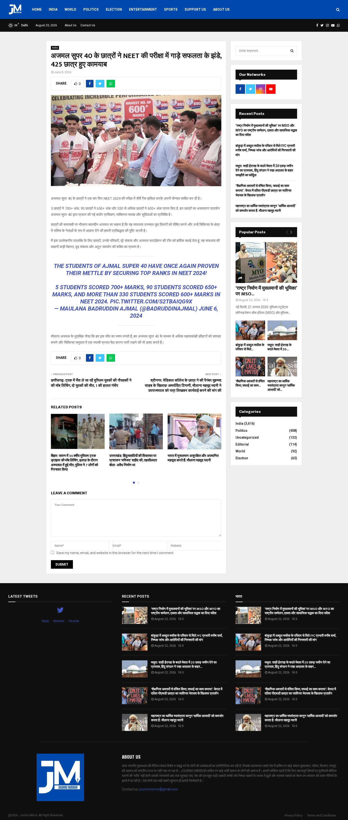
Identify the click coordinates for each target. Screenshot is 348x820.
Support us (195, 9)
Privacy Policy (294, 815)
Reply (45, 621)
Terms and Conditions (321, 815)
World (70, 9)
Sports (171, 9)
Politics (91, 9)
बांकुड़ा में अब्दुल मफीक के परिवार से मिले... (250, 347)
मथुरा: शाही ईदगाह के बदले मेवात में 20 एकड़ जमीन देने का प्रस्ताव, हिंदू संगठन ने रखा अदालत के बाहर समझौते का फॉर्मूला (264, 170)
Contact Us (87, 25)
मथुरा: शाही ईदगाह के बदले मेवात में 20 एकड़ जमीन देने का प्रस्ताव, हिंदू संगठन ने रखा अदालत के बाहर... (184, 664)
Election (114, 9)
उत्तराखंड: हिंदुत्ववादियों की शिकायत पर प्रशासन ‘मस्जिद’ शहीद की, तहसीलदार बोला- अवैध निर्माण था (133, 460)
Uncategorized (247, 437)
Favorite (73, 621)
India (53, 9)
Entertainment (143, 9)
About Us (221, 9)
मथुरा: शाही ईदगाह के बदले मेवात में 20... (279, 347)
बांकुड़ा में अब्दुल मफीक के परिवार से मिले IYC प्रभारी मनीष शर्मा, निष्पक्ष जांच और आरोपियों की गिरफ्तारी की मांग (265, 150)
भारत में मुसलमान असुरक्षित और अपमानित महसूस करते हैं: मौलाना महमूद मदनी (193, 458)
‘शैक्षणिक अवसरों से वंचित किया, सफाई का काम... (250, 383)
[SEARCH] (292, 50)
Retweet (58, 621)
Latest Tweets (23, 596)
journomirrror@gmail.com (158, 789)
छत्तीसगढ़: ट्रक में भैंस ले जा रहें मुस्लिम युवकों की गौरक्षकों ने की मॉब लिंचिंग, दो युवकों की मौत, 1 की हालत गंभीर (91, 383)
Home (37, 9)
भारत (239, 596)
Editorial (242, 444)
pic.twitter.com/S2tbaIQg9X (151, 301)
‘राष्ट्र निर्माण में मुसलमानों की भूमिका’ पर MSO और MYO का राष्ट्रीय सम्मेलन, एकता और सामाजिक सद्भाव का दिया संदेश (266, 130)
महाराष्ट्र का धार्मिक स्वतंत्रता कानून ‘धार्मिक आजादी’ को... (281, 385)
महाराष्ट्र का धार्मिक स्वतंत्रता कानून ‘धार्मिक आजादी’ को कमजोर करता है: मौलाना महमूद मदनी (187, 718)
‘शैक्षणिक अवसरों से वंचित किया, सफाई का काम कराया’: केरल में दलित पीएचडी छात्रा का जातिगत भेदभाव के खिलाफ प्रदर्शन (263, 190)
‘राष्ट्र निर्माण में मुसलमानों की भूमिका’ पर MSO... (266, 291)
